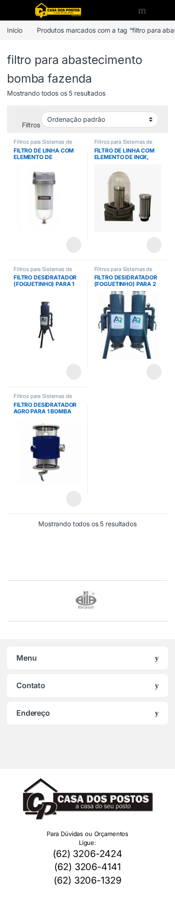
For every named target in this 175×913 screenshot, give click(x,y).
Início (14, 30)
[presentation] (165, 602)
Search (143, 10)
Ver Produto (69, 245)
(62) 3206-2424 (87, 853)
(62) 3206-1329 (87, 880)
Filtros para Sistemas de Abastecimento (43, 145)
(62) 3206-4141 (87, 866)
